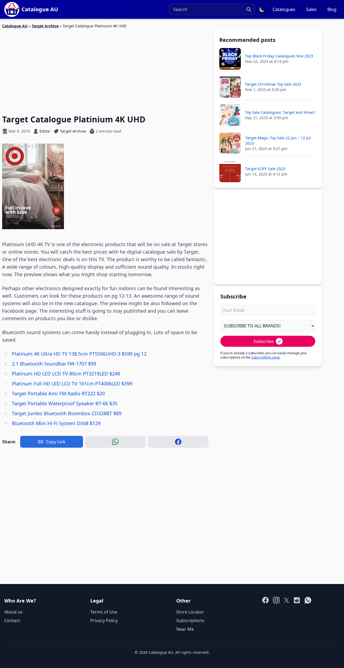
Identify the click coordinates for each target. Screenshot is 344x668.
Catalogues (284, 9)
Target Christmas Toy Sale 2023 (273, 84)
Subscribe (263, 341)
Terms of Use (103, 612)
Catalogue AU (15, 25)
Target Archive (45, 25)
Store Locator (190, 612)
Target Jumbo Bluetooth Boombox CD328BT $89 (66, 413)
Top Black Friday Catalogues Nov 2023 (279, 56)
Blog (331, 9)
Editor (45, 131)
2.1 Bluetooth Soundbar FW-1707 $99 (54, 363)
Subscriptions (190, 620)
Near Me (185, 629)
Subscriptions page (265, 357)
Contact (12, 620)
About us (13, 612)
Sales (311, 9)
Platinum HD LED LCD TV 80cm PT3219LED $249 (66, 373)
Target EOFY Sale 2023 (265, 168)
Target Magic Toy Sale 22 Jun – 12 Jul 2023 (278, 140)
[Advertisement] (105, 68)
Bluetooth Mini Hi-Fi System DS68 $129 (56, 423)
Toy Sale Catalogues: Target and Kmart (280, 112)
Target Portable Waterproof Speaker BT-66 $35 (64, 403)
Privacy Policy (104, 620)
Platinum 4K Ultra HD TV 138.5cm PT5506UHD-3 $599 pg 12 (79, 354)
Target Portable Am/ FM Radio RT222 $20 (58, 393)
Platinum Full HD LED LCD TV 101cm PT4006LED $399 (72, 383)
